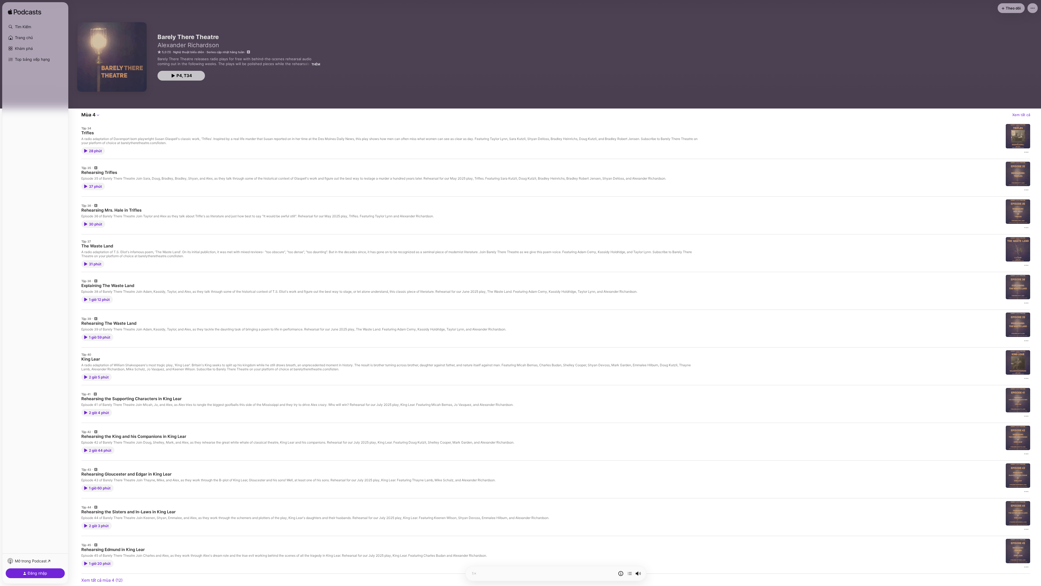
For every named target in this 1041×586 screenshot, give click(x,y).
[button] (35, 26)
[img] (24, 12)
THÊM (315, 64)
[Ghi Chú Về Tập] (621, 573)
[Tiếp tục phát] (629, 573)
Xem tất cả (1021, 115)
